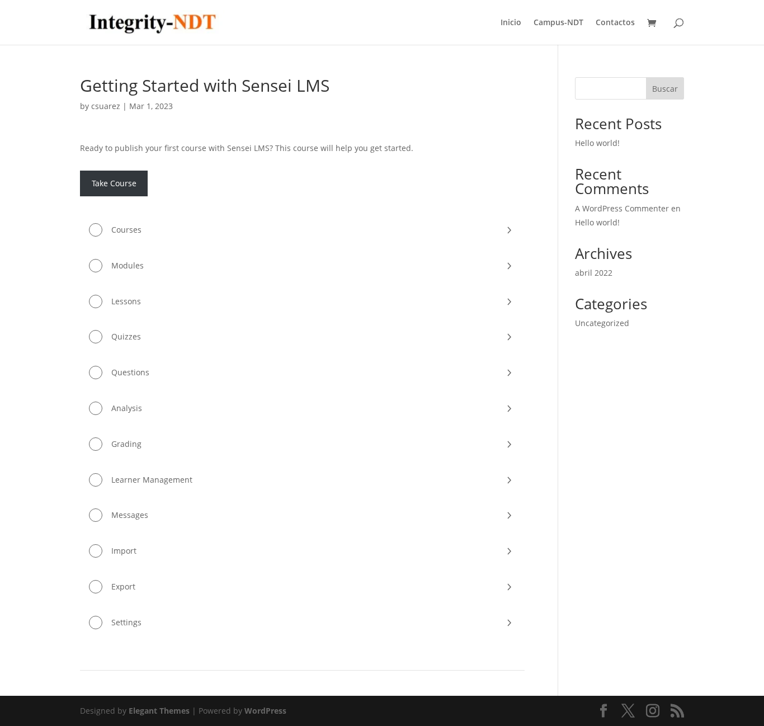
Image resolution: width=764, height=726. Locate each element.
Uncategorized (602, 323)
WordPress (265, 710)
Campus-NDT (558, 22)
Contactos (615, 22)
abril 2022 (593, 272)
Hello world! (597, 143)
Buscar (665, 88)
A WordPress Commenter (622, 208)
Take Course (114, 183)
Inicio (511, 22)
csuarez (105, 106)
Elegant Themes (159, 710)
